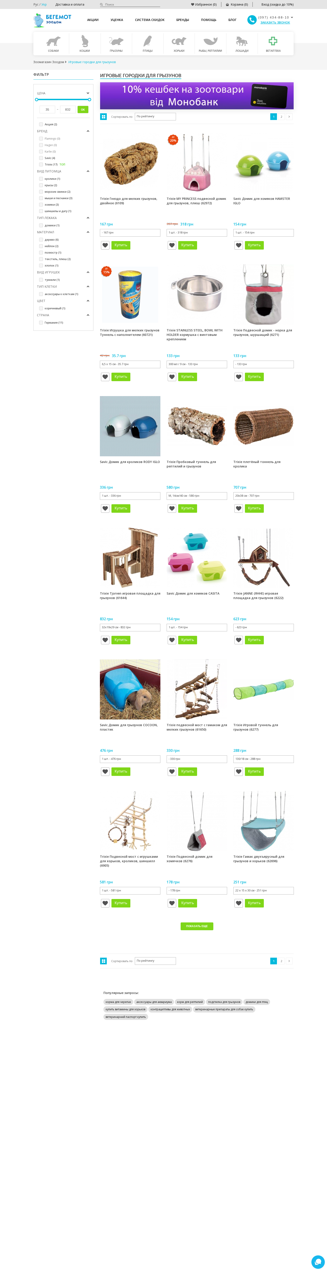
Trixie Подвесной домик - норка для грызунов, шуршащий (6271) (262, 332)
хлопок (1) (52, 265)
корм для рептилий (190, 1002)
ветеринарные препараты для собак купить (224, 1009)
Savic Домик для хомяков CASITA (193, 593)
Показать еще (197, 926)
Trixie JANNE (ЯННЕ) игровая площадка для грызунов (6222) (258, 595)
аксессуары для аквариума (154, 1002)
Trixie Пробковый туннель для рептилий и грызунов (191, 464)
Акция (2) (51, 124)
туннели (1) (52, 280)
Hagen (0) (51, 145)
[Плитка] (103, 116)
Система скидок (150, 20)
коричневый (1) (55, 308)
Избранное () (206, 4)
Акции (93, 20)
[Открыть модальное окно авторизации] (105, 245)
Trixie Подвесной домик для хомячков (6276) (189, 858)
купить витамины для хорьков (125, 1009)
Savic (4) (50, 158)
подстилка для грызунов (224, 1002)
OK (83, 109)
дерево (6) (52, 240)
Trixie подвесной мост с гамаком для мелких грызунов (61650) (197, 727)
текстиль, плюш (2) (58, 259)
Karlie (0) (50, 151)
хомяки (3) (52, 205)
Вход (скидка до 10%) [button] (277, 4)
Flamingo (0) (52, 139)
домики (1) (52, 225)
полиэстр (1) (53, 252)
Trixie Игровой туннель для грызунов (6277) (255, 727)
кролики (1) (52, 179)
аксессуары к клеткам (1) (61, 294)
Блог (232, 20)
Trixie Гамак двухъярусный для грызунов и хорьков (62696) (258, 858)
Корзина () (239, 4)
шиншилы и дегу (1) (58, 211)
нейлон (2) (52, 246)
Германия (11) (54, 322)
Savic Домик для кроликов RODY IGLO (130, 462)
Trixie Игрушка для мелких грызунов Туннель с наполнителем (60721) (129, 332)
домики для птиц (257, 1002)
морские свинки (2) (58, 192)
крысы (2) (51, 185)
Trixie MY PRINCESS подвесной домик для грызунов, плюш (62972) (196, 200)
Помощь (208, 20)
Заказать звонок (275, 22)
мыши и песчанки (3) (59, 198)
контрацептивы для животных (170, 1009)
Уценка (117, 20)
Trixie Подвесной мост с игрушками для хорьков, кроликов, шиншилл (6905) (129, 860)
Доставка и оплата (69, 4)
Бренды (182, 20)
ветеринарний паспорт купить (126, 1017)
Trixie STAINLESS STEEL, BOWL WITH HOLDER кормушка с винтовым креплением (194, 334)
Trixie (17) (55, 164)
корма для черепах (118, 1002)
